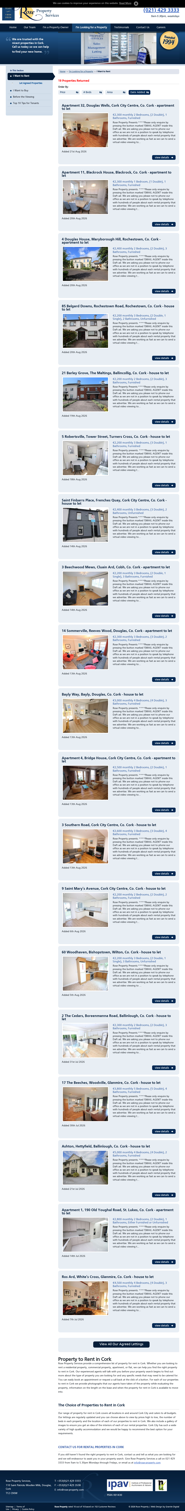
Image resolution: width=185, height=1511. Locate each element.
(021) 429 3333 (161, 10)
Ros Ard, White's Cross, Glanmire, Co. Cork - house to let (108, 1277)
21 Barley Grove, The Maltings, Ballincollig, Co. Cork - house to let (115, 373)
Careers (161, 27)
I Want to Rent (21, 76)
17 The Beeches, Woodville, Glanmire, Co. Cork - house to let (111, 1083)
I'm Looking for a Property (91, 27)
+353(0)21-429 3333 (69, 1481)
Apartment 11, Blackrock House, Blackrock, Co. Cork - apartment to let (116, 174)
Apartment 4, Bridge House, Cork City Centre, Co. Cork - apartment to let (118, 759)
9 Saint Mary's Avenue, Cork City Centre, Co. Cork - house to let (113, 889)
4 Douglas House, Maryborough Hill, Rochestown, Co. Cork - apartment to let (111, 241)
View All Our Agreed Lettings (121, 1344)
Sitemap (9, 1507)
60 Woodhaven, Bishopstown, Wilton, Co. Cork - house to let (111, 952)
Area (110, 92)
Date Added (137, 92)
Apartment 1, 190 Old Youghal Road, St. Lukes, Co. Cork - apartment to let (117, 1211)
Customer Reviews (107, 1507)
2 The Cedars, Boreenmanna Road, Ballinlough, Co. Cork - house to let (116, 1017)
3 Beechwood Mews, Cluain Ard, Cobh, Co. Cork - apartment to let (116, 567)
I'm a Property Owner (55, 27)
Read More (125, 3)
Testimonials (121, 27)
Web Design (156, 1507)
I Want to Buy (20, 90)
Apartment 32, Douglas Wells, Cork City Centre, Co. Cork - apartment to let (118, 107)
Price (62, 92)
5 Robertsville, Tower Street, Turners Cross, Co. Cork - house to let (116, 437)
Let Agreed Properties (30, 83)
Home (13, 27)
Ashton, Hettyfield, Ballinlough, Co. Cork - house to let (106, 1146)
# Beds (87, 92)
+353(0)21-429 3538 (69, 1485)
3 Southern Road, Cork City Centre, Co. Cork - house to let (109, 825)
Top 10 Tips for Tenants (26, 103)
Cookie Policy (28, 1509)
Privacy (15, 1509)
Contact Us (142, 27)
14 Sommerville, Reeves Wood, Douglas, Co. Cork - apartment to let (117, 631)
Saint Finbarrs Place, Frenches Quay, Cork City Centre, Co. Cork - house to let (114, 502)
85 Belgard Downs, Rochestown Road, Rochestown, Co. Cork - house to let (118, 308)
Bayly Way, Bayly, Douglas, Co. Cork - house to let (102, 694)
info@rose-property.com (147, 1462)
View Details (164, 157)
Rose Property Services (32, 11)
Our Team (30, 27)
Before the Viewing (23, 97)
